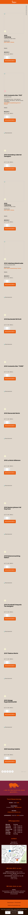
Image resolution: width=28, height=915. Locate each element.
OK (7, 912)
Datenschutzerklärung (14, 905)
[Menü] (25, 2)
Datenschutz (14, 912)
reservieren (10, 61)
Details (5, 48)
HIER (18, 802)
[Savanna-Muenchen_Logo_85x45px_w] (14, 3)
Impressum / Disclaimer (14, 902)
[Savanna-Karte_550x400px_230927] (14, 854)
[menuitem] (25, 2)
